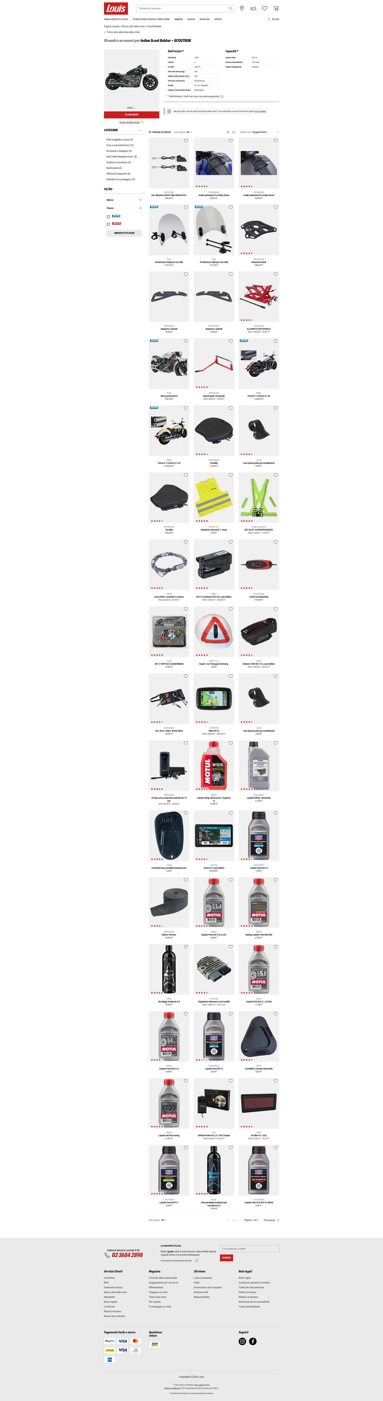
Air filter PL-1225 (259, 1135)
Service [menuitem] (218, 19)
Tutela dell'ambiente (249, 1306)
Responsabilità (201, 1297)
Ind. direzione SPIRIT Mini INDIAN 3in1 (169, 195)
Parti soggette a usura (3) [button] (119, 139)
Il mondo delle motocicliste (163, 1277)
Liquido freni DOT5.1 (168, 1202)
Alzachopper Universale (214, 396)
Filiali (196, 1282)
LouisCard (109, 1306)
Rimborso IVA (201, 1292)
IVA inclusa (199, 1385)
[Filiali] (242, 8)
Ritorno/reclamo (112, 1311)
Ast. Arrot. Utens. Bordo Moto (169, 731)
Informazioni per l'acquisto (208, 1287)
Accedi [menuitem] (275, 19)
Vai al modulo (260, 111)
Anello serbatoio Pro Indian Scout (214, 195)
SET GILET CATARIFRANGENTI (259, 530)
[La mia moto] (253, 8)
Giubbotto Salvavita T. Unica (214, 530)
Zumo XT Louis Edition (213, 868)
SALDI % (117, 223)
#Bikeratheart (156, 1287)
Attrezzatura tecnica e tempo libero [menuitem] (151, 19)
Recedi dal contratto (114, 1316)
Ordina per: (246, 132)
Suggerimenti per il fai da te (163, 1282)
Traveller (214, 463)
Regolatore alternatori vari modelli (214, 1001)
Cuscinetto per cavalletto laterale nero (169, 868)
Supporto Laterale (169, 329)
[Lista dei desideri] (265, 8)
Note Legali (245, 1277)
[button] (230, 8)
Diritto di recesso (247, 1292)
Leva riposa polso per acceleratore (259, 463)
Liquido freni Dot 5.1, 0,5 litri (259, 1001)
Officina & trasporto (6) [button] (118, 173)
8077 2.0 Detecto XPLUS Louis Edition (213, 597)
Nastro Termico (169, 935)
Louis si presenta (203, 1277)
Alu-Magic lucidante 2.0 (169, 1001)
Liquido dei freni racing (169, 1135)
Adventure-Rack (258, 262)
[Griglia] (228, 131)
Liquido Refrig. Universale (258, 798)
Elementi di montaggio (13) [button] (120, 179)
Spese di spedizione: (172, 1388)
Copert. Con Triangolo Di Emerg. (214, 664)
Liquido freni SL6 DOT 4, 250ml (259, 1202)
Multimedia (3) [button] (114, 168)
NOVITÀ (116, 216)
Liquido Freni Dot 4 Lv (169, 1068)
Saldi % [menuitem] (179, 19)
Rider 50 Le (214, 731)
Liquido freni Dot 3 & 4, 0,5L (214, 935)
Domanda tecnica (113, 1287)
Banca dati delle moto (115, 1292)
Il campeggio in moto (160, 1306)
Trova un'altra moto (129, 122)
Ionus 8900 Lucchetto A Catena (169, 597)
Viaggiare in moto (158, 1292)
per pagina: (180, 132)
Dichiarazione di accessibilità (254, 1301)
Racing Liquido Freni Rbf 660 (259, 935)
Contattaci (109, 1277)
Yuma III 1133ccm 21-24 (258, 396)
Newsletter (109, 1297)
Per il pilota (155, 1301)
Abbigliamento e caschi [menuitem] (116, 19)
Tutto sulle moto (157, 1297)
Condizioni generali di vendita (254, 1282)
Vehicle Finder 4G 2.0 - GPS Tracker (214, 1135)
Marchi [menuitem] (191, 19)
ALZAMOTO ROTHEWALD (259, 329)
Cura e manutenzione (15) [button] (120, 145)
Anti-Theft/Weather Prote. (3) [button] (121, 156)
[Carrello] (276, 8)
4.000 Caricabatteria (258, 597)
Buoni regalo (110, 1301)
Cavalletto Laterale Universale (259, 1068)
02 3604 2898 (127, 1255)
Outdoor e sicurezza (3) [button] (118, 162)
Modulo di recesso (248, 1297)
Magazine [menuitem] (204, 19)
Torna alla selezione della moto (123, 32)
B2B (106, 1282)
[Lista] (233, 132)
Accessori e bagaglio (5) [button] (119, 151)
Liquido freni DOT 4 (259, 868)
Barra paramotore (169, 396)
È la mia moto (131, 114)
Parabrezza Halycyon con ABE (169, 262)
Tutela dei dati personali (251, 1287)
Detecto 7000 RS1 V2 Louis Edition (259, 664)
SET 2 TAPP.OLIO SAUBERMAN (169, 664)
